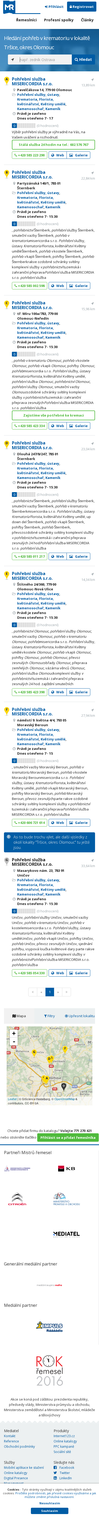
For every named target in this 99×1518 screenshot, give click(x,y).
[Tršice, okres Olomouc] (64, 1087)
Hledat (85, 59)
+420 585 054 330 (31, 973)
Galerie (81, 155)
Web (59, 155)
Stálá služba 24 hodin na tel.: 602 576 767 (53, 144)
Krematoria (27, 99)
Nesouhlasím (49, 1503)
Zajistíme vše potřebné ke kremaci (53, 415)
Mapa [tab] (21, 1015)
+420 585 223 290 (31, 155)
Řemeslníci (26, 19)
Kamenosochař (30, 108)
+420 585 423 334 (31, 425)
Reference (11, 1441)
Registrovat (83, 6)
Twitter (65, 1473)
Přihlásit (56, 6)
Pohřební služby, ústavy (38, 94)
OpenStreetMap (64, 1099)
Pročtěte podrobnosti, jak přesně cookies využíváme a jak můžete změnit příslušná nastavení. (55, 1495)
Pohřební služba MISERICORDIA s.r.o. (32, 81)
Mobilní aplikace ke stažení (24, 1467)
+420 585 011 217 (31, 556)
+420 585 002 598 (31, 285)
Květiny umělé (53, 104)
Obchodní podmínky (19, 1446)
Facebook (66, 1467)
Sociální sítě (62, 1452)
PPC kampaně (64, 1446)
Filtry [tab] (51, 1015)
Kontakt (9, 1436)
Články (87, 19)
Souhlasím (49, 1511)
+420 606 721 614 (31, 822)
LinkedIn (65, 1478)
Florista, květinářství (35, 101)
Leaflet (12, 1099)
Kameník (52, 108)
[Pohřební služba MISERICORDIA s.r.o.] (47, 1080)
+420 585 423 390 (31, 692)
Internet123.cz (64, 1436)
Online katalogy (65, 1441)
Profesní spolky (59, 19)
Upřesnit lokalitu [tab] (81, 1015)
